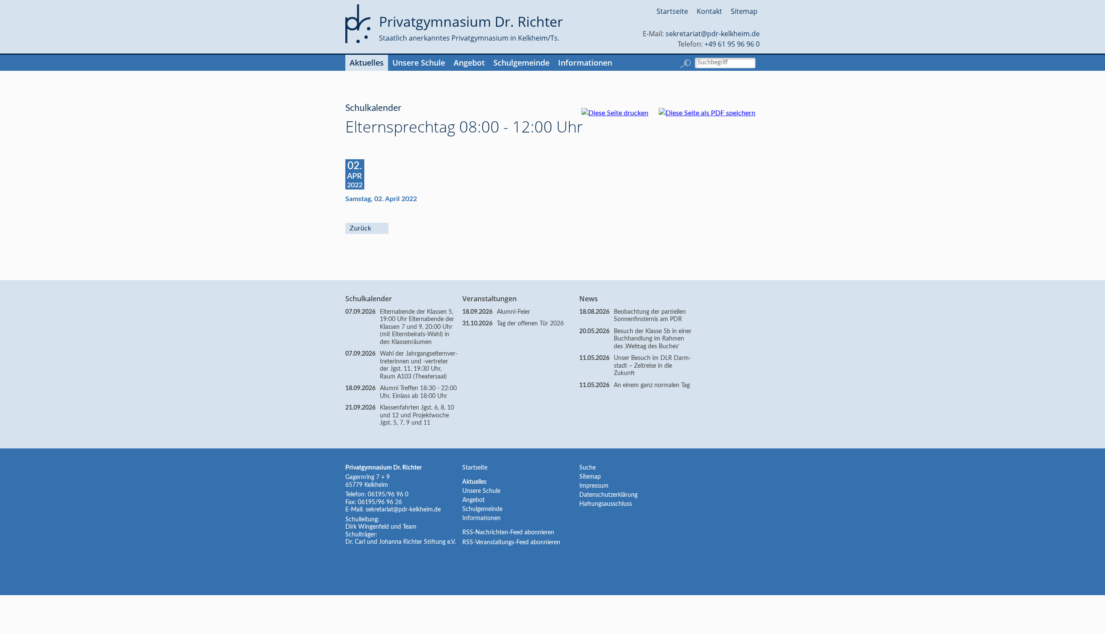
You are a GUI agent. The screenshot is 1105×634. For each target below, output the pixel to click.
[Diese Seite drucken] (619, 113)
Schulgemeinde (521, 62)
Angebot (469, 62)
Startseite (672, 11)
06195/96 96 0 (388, 495)
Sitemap (744, 11)
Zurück (360, 228)
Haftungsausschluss (605, 504)
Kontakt (709, 11)
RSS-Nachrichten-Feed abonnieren (508, 533)
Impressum (594, 486)
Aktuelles (367, 62)
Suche (587, 468)
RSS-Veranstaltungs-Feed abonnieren (511, 542)
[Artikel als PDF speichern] (711, 113)
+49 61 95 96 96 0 (732, 44)
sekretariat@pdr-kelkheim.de (713, 33)
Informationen (585, 62)
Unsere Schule (418, 62)
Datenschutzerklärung (608, 495)
